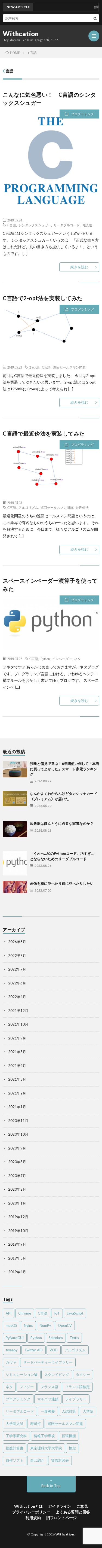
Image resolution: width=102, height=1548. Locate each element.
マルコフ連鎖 (47, 1399)
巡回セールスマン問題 (69, 367)
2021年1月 (17, 1107)
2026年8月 (17, 941)
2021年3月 (17, 1079)
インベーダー (62, 658)
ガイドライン (59, 1506)
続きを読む (79, 267)
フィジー (27, 1387)
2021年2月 (17, 1093)
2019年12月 (18, 1217)
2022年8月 (17, 955)
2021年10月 (18, 1024)
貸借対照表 (60, 1460)
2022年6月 (17, 983)
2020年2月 (17, 1189)
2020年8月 (17, 1162)
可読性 (87, 225)
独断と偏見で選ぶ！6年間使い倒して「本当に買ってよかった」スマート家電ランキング (64, 768)
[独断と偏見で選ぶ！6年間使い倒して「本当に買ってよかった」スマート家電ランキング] (15, 773)
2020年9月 (17, 1148)
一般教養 (48, 1411)
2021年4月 (17, 1065)
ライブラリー (75, 1399)
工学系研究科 (16, 1436)
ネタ (77, 658)
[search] (95, 18)
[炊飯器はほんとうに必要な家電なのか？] (15, 833)
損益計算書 (14, 1448)
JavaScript (75, 1313)
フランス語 (49, 1387)
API (8, 1313)
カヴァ (11, 1362)
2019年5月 (17, 1258)
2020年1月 (17, 1203)
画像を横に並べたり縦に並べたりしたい (62, 883)
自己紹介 (37, 1460)
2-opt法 (34, 367)
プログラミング (82, 114)
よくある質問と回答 (73, 1512)
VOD (54, 1350)
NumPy (45, 1325)
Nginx (28, 1325)
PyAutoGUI (15, 1338)
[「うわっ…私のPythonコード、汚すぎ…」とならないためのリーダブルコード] (15, 863)
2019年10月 (18, 1230)
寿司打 (35, 1423)
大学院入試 (14, 1423)
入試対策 (69, 1411)
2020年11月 (18, 1120)
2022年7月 (17, 969)
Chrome (24, 1313)
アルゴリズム (28, 507)
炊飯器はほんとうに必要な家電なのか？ (62, 823)
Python (45, 658)
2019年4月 (17, 1272)
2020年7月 (17, 1175)
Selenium (56, 1338)
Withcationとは (28, 1506)
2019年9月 (17, 1244)
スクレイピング (56, 1374)
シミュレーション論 (22, 1374)
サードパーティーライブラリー (48, 1362)
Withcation (21, 34)
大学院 (88, 1411)
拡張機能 (69, 1436)
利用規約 (33, 1517)
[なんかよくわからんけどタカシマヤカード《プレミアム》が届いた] (15, 803)
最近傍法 (82, 507)
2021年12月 (18, 1010)
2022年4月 (17, 997)
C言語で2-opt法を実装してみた (43, 298)
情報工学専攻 (44, 1436)
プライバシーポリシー (31, 1512)
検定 (72, 1448)
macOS (11, 1325)
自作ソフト (14, 1460)
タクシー (83, 1374)
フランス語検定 (77, 1387)
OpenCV (65, 1325)
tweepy (12, 1350)
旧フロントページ (61, 1517)
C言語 (11, 225)
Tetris (74, 1338)
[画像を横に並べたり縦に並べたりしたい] (15, 893)
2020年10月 (18, 1134)
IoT (57, 1313)
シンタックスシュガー (34, 225)
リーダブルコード (67, 225)
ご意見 (82, 1506)
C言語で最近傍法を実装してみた (44, 433)
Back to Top (51, 1485)
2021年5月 (17, 1052)
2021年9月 (17, 1038)
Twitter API (33, 1350)
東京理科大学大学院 (46, 1448)
